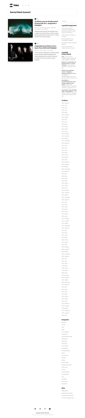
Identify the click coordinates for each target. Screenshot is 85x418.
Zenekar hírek (65, 381)
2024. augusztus (65, 143)
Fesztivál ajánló (65, 332)
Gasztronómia (65, 334)
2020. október (65, 251)
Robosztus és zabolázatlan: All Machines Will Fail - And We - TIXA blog (69, 63)
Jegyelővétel (53, 27)
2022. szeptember (66, 197)
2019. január (64, 301)
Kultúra (63, 353)
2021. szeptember (66, 225)
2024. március (65, 155)
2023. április (64, 181)
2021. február (65, 242)
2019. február (65, 299)
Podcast (63, 360)
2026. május (64, 110)
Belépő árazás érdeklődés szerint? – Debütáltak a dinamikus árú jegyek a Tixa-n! (69, 86)
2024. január (64, 159)
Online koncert (65, 355)
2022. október (65, 195)
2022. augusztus (65, 199)
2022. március (65, 211)
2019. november (65, 277)
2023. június (64, 176)
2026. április (64, 112)
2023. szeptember (66, 169)
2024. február (65, 157)
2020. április (64, 265)
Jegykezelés (64, 341)
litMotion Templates (48, 414)
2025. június (64, 122)
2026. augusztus (65, 103)
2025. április (64, 124)
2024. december (65, 133)
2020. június (64, 261)
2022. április (64, 209)
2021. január (64, 244)
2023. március (65, 183)
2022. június (64, 204)
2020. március (65, 268)
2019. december (65, 275)
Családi (63, 324)
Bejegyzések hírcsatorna (67, 393)
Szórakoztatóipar (65, 372)
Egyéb (63, 329)
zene (63, 376)
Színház (63, 369)
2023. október (65, 166)
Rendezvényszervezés (67, 365)
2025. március (65, 126)
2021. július (64, 230)
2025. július (64, 119)
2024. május (64, 150)
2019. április (64, 294)
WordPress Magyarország (67, 398)
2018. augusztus (65, 313)
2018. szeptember (66, 310)
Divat (63, 327)
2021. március (65, 240)
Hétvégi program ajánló (45, 27)
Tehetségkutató (65, 374)
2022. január (64, 216)
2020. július (64, 258)
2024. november (65, 136)
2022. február (65, 214)
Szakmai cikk (64, 367)
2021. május (64, 235)
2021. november (65, 221)
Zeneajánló (64, 379)
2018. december (65, 303)
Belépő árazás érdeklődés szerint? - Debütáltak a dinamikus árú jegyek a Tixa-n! (69, 72)
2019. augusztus (65, 284)
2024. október (65, 138)
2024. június (64, 148)
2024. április (64, 152)
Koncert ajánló (38, 29)
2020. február (65, 270)
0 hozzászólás (45, 29)
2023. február (65, 185)
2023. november (65, 164)
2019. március (65, 296)
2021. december (65, 218)
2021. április (64, 237)
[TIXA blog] (14, 10)
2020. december (65, 247)
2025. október (65, 117)
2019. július (64, 287)
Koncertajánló (65, 348)
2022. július (64, 202)
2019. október (65, 280)
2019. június (64, 289)
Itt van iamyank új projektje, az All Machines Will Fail (68, 66)
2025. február (65, 129)
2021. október (65, 223)
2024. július (64, 145)
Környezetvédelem (66, 350)
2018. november (65, 306)
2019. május (64, 291)
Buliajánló (64, 322)
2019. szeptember (66, 282)
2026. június (64, 107)
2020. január (64, 273)
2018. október (65, 308)
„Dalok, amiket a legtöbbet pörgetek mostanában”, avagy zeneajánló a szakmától (69, 58)
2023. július (64, 173)
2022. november (65, 192)
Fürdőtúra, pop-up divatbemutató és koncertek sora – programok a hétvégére (46, 23)
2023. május (64, 178)
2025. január (64, 131)
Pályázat (63, 357)
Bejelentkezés (65, 390)
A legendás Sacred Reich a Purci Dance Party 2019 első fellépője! (46, 47)
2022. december (65, 190)
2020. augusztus (65, 256)
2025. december (65, 115)
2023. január (64, 188)
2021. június (64, 232)
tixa (37, 19)
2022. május (64, 207)
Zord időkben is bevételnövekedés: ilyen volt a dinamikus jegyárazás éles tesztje (69, 76)
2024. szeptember (66, 140)
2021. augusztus (65, 228)
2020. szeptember (66, 254)
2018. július (64, 315)
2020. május (64, 263)
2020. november (65, 249)
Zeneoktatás (64, 383)
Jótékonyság (64, 343)
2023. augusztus (65, 171)
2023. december (65, 162)
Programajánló (65, 362)
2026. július (64, 105)
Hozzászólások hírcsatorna (67, 395)
